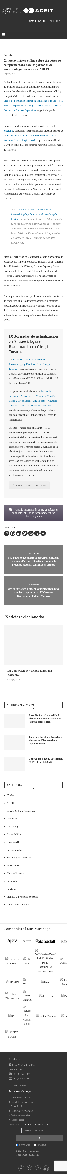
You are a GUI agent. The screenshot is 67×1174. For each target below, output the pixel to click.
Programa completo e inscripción (29, 485)
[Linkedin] (18, 533)
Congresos (12, 818)
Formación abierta (16, 850)
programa (8, 130)
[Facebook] (12, 533)
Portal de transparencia (22, 1102)
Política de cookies (20, 1115)
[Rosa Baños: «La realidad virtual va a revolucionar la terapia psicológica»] (14, 721)
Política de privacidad (22, 1111)
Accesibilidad (17, 1120)
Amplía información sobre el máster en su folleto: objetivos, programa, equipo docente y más (35, 513)
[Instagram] (6, 533)
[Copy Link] (37, 533)
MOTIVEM (13, 865)
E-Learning (12, 826)
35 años (10, 795)
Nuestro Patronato (16, 873)
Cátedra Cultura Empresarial (21, 811)
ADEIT (10, 803)
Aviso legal (16, 1106)
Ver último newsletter (28, 1151)
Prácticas (11, 889)
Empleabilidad (14, 834)
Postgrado (12, 881)
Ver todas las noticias (28, 1154)
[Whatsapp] (31, 533)
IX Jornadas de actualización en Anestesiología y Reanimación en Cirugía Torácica (34, 214)
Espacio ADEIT (15, 842)
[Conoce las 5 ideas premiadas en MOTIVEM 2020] (14, 764)
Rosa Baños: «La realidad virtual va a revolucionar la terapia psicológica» (45, 718)
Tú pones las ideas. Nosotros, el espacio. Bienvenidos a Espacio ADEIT (45, 740)
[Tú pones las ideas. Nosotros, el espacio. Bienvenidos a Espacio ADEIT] (14, 742)
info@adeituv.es (21, 1078)
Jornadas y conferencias (19, 857)
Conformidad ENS (20, 1097)
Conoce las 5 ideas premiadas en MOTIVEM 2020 (46, 760)
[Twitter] (25, 533)
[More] (43, 533)
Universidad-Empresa (18, 904)
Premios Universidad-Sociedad (22, 896)
